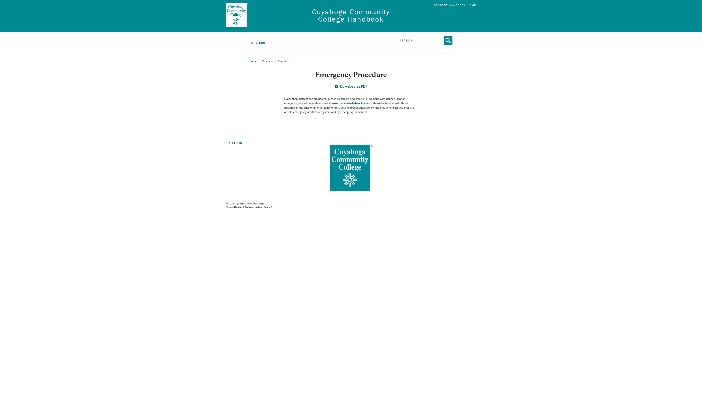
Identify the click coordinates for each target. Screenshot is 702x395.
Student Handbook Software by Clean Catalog (248, 207)
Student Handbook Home (455, 5)
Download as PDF (353, 86)
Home (253, 61)
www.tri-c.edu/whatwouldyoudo (351, 103)
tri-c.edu (257, 42)
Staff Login (234, 143)
